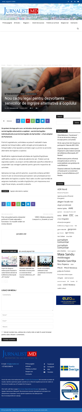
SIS (68, 281)
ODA (72, 264)
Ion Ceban (61, 236)
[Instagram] (71, 1)
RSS (48, 369)
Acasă (3, 65)
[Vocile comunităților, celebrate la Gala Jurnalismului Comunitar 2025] (45, 261)
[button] (78, 28)
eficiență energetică (63, 222)
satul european (69, 278)
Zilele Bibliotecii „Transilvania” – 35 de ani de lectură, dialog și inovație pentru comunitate (68, 137)
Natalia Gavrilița (66, 261)
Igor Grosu (69, 233)
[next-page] (6, 281)
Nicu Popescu (63, 264)
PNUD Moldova (70, 268)
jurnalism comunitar (63, 241)
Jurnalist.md (14, 108)
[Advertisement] (41, 47)
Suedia (72, 281)
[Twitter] (23, 121)
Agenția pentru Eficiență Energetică (65, 197)
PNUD (60, 268)
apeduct (59, 212)
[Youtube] (78, 1)
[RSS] (75, 1)
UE (76, 281)
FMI (76, 226)
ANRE (70, 208)
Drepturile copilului (31, 94)
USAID (59, 285)
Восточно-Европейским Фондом (28, 389)
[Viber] (47, 121)
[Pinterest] (28, 121)
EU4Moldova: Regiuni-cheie (65, 226)
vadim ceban (61, 288)
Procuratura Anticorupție (64, 274)
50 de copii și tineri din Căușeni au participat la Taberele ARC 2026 (68, 144)
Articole (22, 94)
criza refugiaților (63, 219)
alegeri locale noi (65, 202)
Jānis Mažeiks (61, 251)
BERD (59, 216)
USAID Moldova (69, 285)
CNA (76, 216)
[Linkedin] (38, 121)
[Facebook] (68, 1)
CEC (71, 215)
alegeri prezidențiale (64, 205)
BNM (65, 215)
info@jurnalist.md (13, 364)
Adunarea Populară (62, 192)
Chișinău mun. (18, 65)
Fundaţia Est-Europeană (31, 379)
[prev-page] (2, 281)
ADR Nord (62, 189)
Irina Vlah (69, 236)
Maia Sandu (65, 254)
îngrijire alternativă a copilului (19, 191)
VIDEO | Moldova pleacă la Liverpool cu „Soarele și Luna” (42, 218)
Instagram (50, 367)
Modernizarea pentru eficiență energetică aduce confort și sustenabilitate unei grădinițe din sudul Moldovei (68, 162)
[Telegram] (42, 121)
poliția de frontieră (63, 271)
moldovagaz (63, 257)
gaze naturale (61, 229)
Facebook (50, 364)
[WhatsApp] (33, 121)
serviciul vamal (61, 281)
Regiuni (9, 65)
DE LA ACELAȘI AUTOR (26, 251)
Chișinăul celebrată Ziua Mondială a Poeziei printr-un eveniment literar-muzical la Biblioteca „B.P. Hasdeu (27, 273)
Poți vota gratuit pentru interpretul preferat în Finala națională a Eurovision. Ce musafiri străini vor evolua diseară (13, 220)
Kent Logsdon (72, 251)
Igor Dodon (60, 233)
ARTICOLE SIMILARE (9, 251)
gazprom (72, 229)
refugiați (60, 278)
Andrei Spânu (62, 208)
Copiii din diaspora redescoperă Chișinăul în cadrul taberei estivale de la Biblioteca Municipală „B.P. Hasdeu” (9, 273)
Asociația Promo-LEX (70, 212)
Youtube (50, 372)
